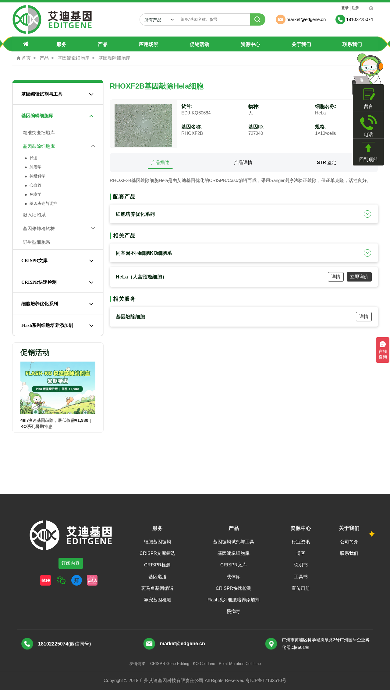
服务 (61, 44)
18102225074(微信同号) (64, 643)
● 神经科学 (34, 176)
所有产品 (155, 19)
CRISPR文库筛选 (157, 553)
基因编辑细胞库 (74, 58)
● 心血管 (32, 185)
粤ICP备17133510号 (266, 680)
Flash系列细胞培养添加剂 (47, 325)
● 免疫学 (32, 194)
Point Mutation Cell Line (240, 663)
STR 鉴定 (326, 162)
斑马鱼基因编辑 (157, 588)
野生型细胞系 (35, 242)
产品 (103, 44)
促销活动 (199, 44)
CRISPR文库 (34, 260)
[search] (257, 19)
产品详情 (243, 162)
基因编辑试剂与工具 (41, 94)
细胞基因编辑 (157, 541)
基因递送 (157, 576)
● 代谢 (30, 158)
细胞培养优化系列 (39, 303)
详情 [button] (335, 276)
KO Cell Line (204, 663)
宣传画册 (301, 588)
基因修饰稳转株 (37, 228)
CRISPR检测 (157, 564)
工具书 (301, 576)
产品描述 (160, 162)
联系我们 (352, 44)
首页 (24, 58)
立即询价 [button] (359, 276)
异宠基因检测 (157, 599)
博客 (300, 553)
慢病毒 (233, 611)
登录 (345, 8)
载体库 (233, 576)
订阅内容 (71, 563)
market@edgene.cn (182, 643)
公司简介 (349, 541)
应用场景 (148, 44)
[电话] (368, 122)
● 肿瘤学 (32, 167)
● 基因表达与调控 (40, 203)
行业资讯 (301, 541)
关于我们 (301, 44)
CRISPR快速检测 (39, 282)
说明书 (301, 564)
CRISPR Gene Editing (169, 663)
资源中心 (250, 44)
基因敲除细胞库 (114, 58)
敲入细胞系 (33, 214)
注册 (355, 8)
